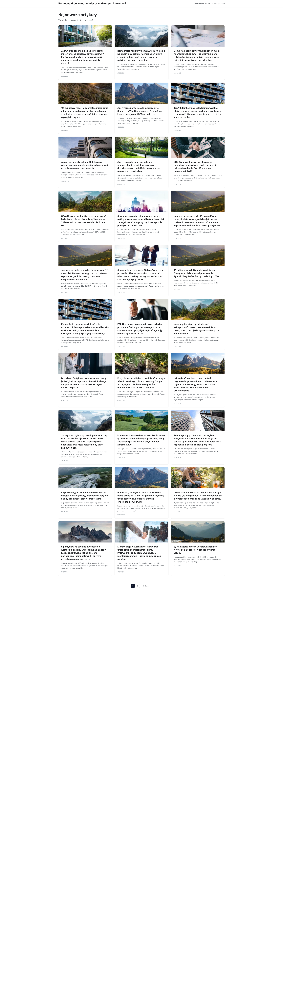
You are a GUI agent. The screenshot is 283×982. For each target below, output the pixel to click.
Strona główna (218, 3)
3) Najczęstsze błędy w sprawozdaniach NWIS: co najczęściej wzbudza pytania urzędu (195, 549)
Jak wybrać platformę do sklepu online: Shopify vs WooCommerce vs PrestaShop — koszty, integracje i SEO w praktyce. (141, 111)
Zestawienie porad (202, 3)
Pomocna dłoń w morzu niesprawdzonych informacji (92, 3)
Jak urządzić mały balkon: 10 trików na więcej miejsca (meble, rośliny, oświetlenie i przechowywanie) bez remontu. (84, 165)
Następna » (146, 586)
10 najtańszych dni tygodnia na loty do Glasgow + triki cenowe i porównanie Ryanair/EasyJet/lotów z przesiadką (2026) (197, 273)
